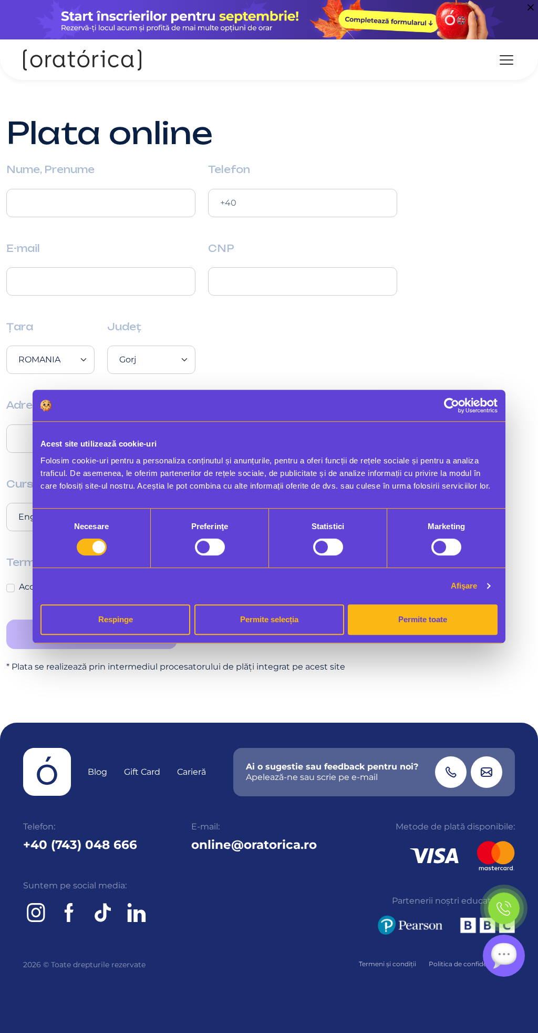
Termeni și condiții (387, 964)
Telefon (229, 169)
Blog (97, 772)
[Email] (486, 772)
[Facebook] (69, 912)
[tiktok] (103, 912)
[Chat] (504, 956)
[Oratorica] (82, 60)
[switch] (210, 547)
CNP (221, 248)
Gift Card (142, 772)
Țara (19, 326)
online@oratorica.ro (254, 844)
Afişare (464, 585)
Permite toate (422, 619)
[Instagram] (35, 912)
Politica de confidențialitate (472, 964)
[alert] (269, 19)
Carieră (191, 772)
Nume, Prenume (50, 169)
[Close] (530, 7)
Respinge (115, 619)
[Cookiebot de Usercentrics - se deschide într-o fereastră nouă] (452, 405)
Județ (124, 326)
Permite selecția (269, 619)
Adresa (26, 405)
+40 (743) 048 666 (80, 844)
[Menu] (506, 60)
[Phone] (451, 772)
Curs (20, 484)
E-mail (23, 248)
